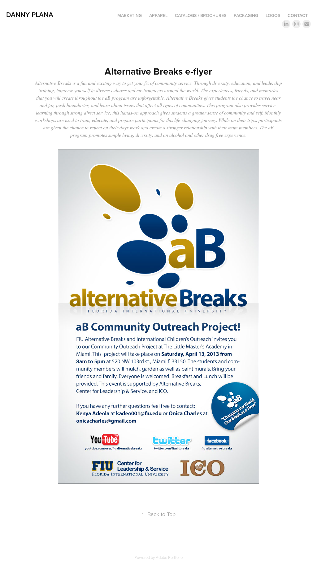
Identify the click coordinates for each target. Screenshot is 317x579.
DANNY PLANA (29, 14)
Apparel (158, 15)
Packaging (246, 15)
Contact (298, 15)
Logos (273, 15)
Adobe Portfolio (169, 557)
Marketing (129, 15)
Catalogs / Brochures (200, 15)
